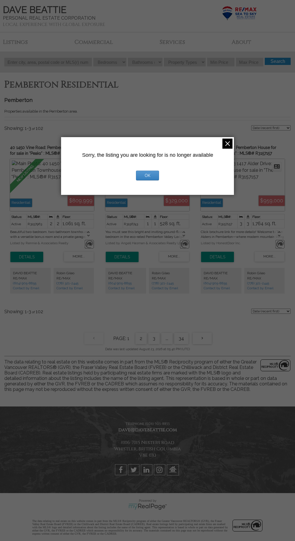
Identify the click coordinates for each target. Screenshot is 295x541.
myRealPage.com (147, 507)
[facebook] (121, 471)
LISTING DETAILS (26, 257)
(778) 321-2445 (67, 283)
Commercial (93, 42)
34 (181, 338)
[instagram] (160, 471)
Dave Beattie (35, 9)
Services (172, 42)
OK (147, 175)
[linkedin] (147, 471)
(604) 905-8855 (24, 283)
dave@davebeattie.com (147, 430)
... (167, 338)
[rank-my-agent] (173, 471)
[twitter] (134, 471)
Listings (15, 42)
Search (278, 61)
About (241, 42)
